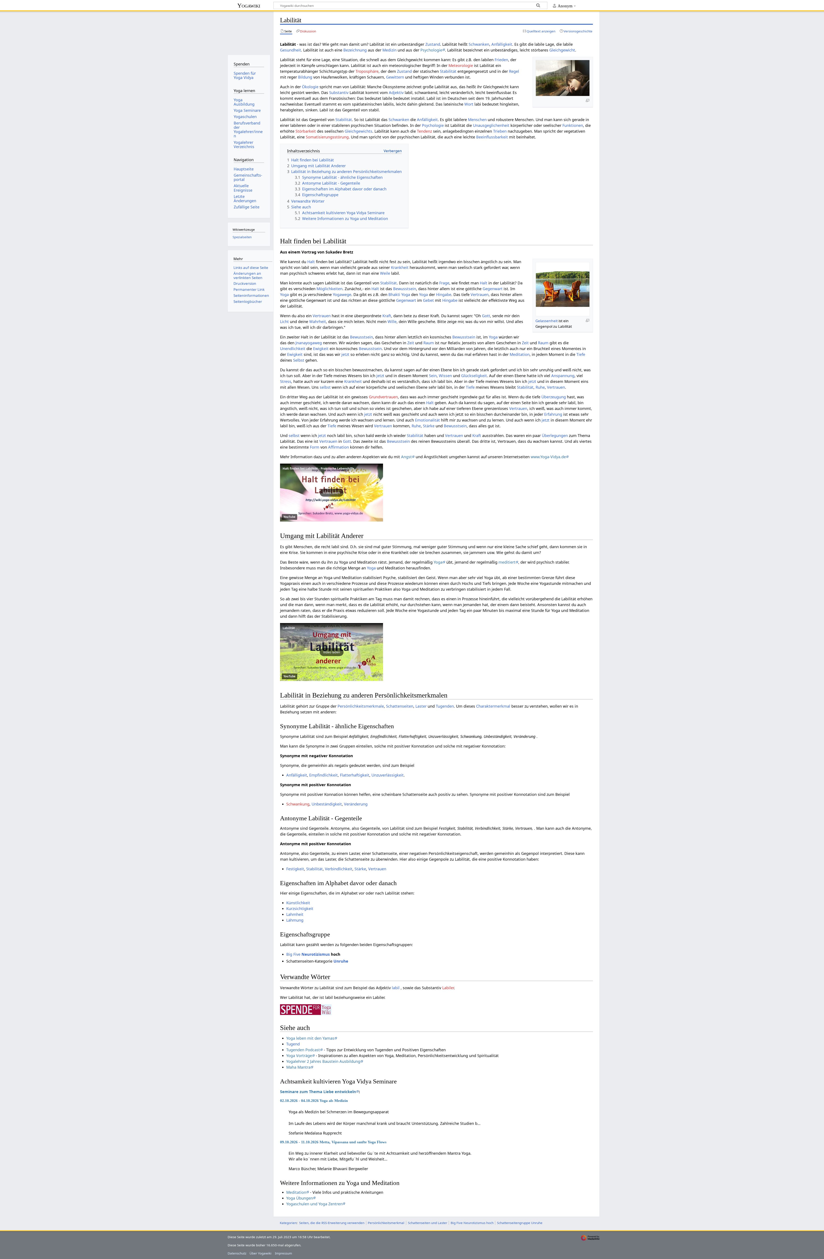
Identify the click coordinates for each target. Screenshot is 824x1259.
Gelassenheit (546, 320)
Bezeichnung (355, 50)
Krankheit (400, 267)
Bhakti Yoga (399, 294)
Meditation (520, 354)
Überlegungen (555, 435)
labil (396, 987)
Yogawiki (248, 5)
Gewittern (395, 77)
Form (314, 447)
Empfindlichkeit (323, 775)
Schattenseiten (399, 706)
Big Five (293, 954)
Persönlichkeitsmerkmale (361, 706)
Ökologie (310, 86)
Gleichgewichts (358, 131)
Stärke (429, 425)
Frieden (501, 59)
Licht (284, 321)
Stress (285, 381)
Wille (392, 321)
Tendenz (424, 131)
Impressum (283, 1253)
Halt (311, 261)
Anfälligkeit (501, 44)
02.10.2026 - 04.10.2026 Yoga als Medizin (314, 1100)
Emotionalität (427, 420)
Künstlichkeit (298, 902)
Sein (433, 375)
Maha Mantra (298, 1067)
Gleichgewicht (562, 50)
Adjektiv (396, 92)
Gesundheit (290, 50)
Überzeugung (553, 396)
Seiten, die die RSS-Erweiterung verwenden (331, 1223)
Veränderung (356, 804)
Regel (514, 71)
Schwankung (297, 804)
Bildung (305, 77)
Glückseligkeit (474, 375)
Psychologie (431, 50)
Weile (385, 273)
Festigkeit (295, 868)
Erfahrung (553, 414)
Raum (428, 342)
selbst (325, 387)
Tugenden (445, 706)
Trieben (500, 131)
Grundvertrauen (383, 396)
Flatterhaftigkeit (354, 775)
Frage (444, 282)
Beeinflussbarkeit (492, 137)
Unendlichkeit (292, 348)
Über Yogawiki (260, 1253)
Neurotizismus (315, 954)
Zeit (410, 342)
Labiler (448, 987)
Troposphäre (367, 71)
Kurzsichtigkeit (299, 908)
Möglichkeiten (329, 288)
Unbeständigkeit (327, 804)
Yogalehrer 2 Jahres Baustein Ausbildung (323, 1061)
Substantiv (338, 92)
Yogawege (342, 294)
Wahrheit (317, 321)
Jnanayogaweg (308, 342)
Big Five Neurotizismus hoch (472, 1223)
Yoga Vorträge (299, 1055)
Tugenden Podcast (303, 1049)
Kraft (386, 315)
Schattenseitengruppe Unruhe (519, 1223)
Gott (486, 315)
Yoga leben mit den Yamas (310, 1038)
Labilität (289, 628)
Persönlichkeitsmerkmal (386, 1223)
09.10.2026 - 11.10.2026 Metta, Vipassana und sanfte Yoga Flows (333, 1142)
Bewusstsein (404, 288)
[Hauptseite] (249, 32)
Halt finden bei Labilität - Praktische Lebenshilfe (318, 468)
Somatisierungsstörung (327, 137)
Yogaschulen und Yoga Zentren (314, 1203)
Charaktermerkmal (493, 706)
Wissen (445, 375)
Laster (421, 706)
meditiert (506, 562)
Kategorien (288, 1223)
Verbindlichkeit (338, 868)
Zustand (432, 44)
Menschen (477, 119)
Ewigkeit (321, 348)
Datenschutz (237, 1253)
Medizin (389, 50)
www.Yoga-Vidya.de (548, 456)
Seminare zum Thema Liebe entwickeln (318, 1091)
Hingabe (443, 294)
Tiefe (580, 354)
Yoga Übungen (299, 1198)
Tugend (293, 1044)
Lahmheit (294, 914)
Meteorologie (460, 65)
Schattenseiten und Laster (427, 1223)
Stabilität (448, 71)
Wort (468, 104)
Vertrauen (480, 294)
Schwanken (479, 44)
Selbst (298, 360)
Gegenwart (493, 288)
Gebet (428, 300)
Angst (406, 456)
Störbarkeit (305, 131)
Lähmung (294, 920)
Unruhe (340, 961)
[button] (331, 493)
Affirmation (338, 447)
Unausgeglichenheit (491, 125)
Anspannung (562, 375)
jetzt (345, 354)
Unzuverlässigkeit (387, 775)
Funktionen (572, 125)
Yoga (284, 294)
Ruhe (540, 387)
